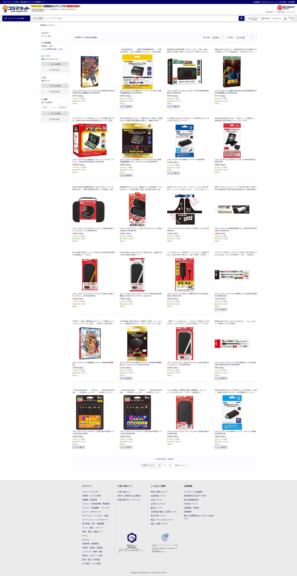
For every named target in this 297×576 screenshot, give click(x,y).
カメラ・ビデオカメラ (91, 512)
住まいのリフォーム (269, 2)
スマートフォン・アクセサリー (95, 520)
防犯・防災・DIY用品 (91, 560)
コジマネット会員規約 (193, 492)
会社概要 (291, 2)
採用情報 (187, 512)
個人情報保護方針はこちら (159, 551)
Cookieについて (190, 504)
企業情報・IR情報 (191, 508)
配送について (156, 508)
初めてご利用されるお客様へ (130, 496)
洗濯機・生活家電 (89, 500)
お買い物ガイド (270, 12)
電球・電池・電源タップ (92, 532)
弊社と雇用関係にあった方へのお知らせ (199, 517)
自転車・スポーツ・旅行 (92, 556)
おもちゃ (86, 540)
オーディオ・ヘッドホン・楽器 (95, 516)
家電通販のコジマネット (47, 25)
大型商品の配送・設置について (164, 512)
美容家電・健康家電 (90, 544)
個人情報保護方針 (191, 500)
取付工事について (158, 516)
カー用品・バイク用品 (91, 564)
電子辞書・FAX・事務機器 (93, 524)
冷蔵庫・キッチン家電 (91, 496)
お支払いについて (158, 504)
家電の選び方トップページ (129, 500)
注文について (156, 500)
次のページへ (180, 465)
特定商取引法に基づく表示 (195, 496)
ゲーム (85, 536)
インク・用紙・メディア (92, 528)
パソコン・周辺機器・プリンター (96, 508)
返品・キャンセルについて (162, 520)
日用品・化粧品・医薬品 (92, 548)
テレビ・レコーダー (90, 492)
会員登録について (158, 496)
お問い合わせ (281, 12)
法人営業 (282, 2)
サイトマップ (291, 12)
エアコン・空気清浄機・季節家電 (96, 504)
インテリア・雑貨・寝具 (92, 552)
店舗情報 (257, 2)
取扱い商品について (159, 492)
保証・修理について (159, 524)
